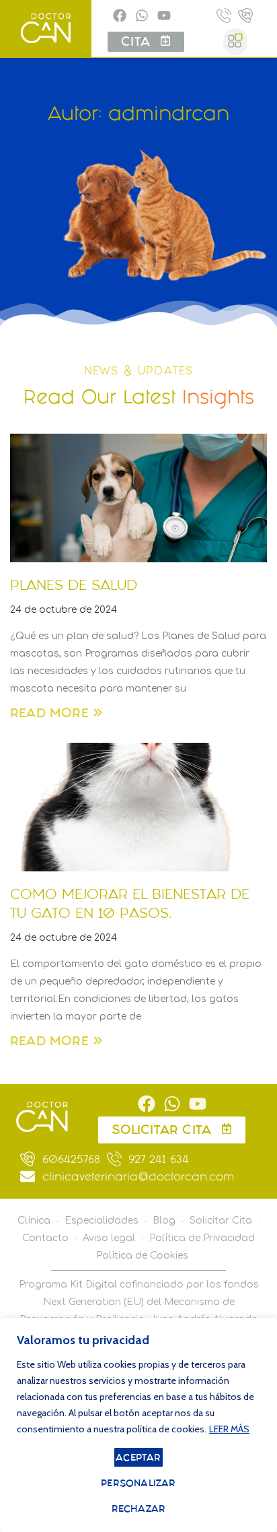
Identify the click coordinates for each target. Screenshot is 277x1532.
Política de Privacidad (202, 1238)
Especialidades (101, 1220)
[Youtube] (164, 15)
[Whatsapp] (141, 15)
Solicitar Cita (221, 1220)
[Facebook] (119, 15)
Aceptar (138, 1457)
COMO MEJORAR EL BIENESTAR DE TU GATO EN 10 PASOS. (129, 903)
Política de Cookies (142, 1256)
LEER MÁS (229, 1429)
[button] (235, 41)
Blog (164, 1220)
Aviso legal (109, 1238)
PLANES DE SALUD (73, 585)
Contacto (45, 1238)
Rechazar (139, 1508)
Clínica (33, 1220)
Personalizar (138, 1483)
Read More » (56, 712)
